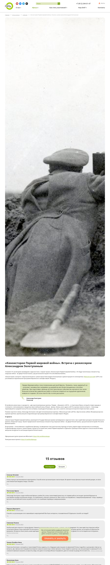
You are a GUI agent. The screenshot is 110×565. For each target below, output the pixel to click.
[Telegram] (23, 3)
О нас (18, 8)
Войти (103, 3)
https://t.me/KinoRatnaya (28, 439)
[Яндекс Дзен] (27, 3)
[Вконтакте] (20, 3)
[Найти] (59, 3)
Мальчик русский (89, 377)
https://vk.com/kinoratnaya (41, 436)
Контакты (101, 8)
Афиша (35, 8)
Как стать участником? (57, 8)
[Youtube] (17, 3)
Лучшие (61, 467)
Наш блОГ (82, 8)
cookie (58, 530)
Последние (49, 467)
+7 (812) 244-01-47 (83, 3)
